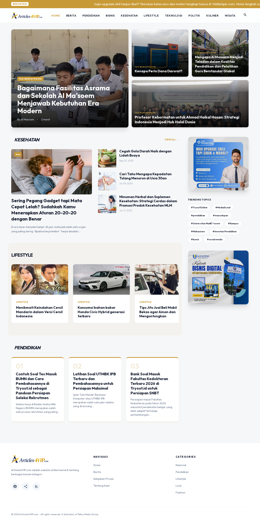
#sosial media (214, 239)
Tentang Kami (101, 485)
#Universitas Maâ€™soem (205, 223)
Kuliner (212, 15)
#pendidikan (198, 215)
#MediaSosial (222, 207)
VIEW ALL (172, 139)
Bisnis (110, 15)
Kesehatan (129, 15)
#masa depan (220, 215)
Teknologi (173, 15)
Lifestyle (151, 15)
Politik (194, 15)
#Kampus (233, 223)
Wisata (230, 15)
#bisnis (195, 239)
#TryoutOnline (199, 207)
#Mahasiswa (198, 231)
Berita (71, 15)
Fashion (180, 492)
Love (179, 485)
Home (55, 15)
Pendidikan (91, 15)
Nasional (181, 465)
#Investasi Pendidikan (225, 231)
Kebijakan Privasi (103, 479)
